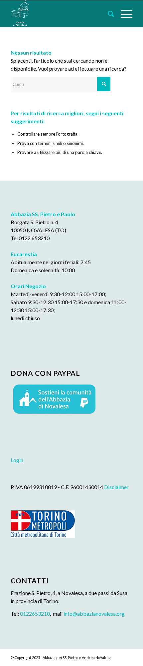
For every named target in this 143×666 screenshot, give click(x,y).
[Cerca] (107, 13)
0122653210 (35, 613)
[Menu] (123, 13)
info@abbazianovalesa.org (94, 613)
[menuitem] (107, 13)
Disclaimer (116, 487)
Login (17, 460)
